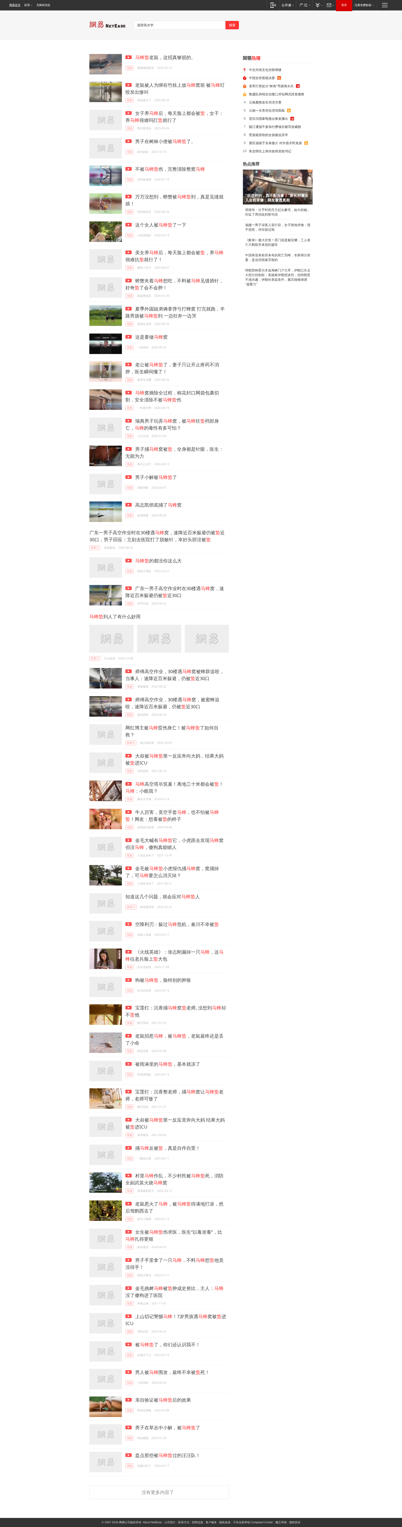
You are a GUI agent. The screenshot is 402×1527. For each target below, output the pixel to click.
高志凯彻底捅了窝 (158, 505)
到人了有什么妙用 (115, 616)
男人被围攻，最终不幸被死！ (172, 1372)
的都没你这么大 (158, 561)
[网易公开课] (287, 5)
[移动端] (273, 5)
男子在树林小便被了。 (165, 141)
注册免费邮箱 (363, 5)
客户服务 (211, 1522)
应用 (27, 5)
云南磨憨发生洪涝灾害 (265, 102)
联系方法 (183, 1522)
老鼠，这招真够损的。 (165, 57)
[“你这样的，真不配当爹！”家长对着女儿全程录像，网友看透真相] (278, 187)
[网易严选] (304, 5)
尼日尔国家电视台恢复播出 (268, 118)
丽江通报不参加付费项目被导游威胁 (275, 126)
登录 (344, 5)
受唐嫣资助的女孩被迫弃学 (268, 135)
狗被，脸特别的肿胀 (162, 980)
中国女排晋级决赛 (262, 78)
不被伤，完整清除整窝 (169, 169)
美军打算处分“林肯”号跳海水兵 (271, 86)
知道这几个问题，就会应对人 (162, 896)
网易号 (95, 548)
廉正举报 (281, 1522)
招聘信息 (197, 1522)
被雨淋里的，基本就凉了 (167, 1064)
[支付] (318, 5)
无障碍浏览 (43, 5)
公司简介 (170, 1522)
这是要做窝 (151, 337)
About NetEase (152, 1522)
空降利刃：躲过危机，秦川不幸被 (176, 924)
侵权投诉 (294, 1522)
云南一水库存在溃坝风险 (267, 110)
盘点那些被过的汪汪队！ (167, 1455)
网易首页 (14, 5)
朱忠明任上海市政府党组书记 (270, 151)
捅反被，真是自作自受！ (167, 1148)
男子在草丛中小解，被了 (167, 1427)
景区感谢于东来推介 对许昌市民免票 (275, 143)
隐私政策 (225, 1522)
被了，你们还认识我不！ (167, 1344)
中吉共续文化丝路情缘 (265, 69)
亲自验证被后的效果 (162, 1400)
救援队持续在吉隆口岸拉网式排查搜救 (276, 94)
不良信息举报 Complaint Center (253, 1522)
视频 (129, 68)
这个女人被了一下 (160, 225)
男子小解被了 (155, 477)
